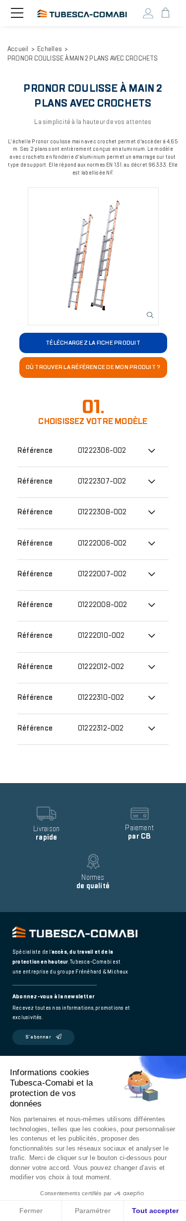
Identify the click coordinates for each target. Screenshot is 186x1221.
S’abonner (38, 1037)
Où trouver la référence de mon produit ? (93, 367)
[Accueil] (81, 13)
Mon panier (165, 13)
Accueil (18, 49)
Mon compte (148, 13)
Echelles (49, 49)
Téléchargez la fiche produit (93, 343)
